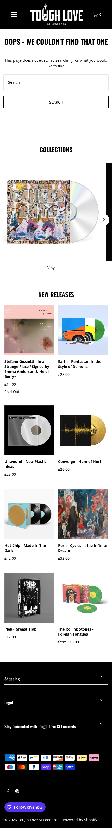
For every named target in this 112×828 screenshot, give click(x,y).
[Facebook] (8, 792)
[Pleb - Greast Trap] (29, 598)
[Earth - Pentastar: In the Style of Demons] (83, 330)
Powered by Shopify (80, 819)
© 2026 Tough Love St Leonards (31, 819)
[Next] (103, 220)
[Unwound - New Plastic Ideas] (29, 430)
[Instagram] (17, 792)
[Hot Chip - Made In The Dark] (29, 514)
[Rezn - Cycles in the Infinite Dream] (83, 514)
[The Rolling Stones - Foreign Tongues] (83, 598)
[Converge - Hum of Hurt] (83, 430)
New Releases (56, 294)
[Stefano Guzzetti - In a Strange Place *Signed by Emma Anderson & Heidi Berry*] (29, 330)
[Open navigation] (14, 14)
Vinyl (51, 267)
